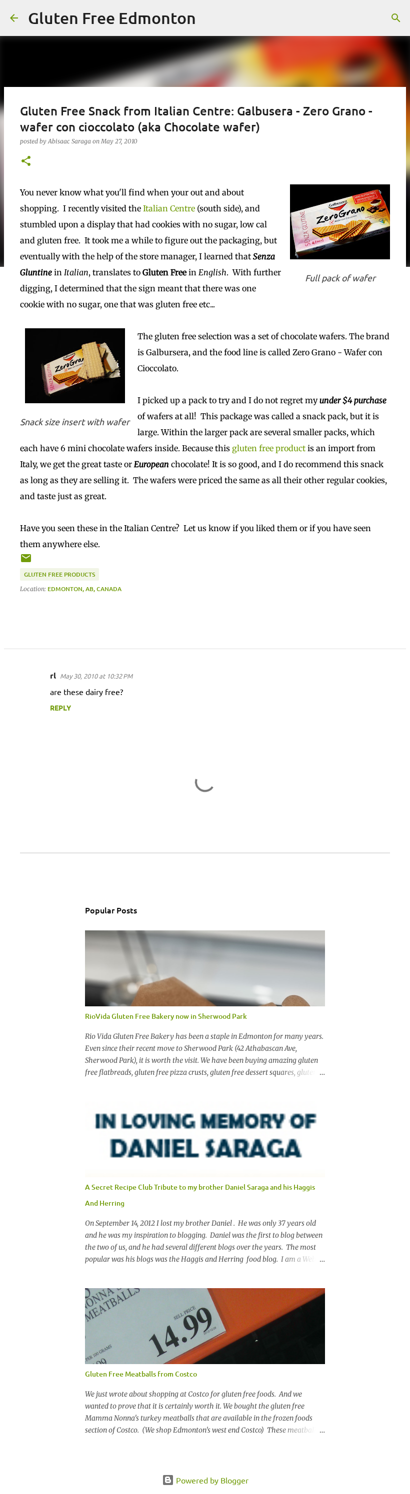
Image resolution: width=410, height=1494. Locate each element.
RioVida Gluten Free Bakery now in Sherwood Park (166, 1016)
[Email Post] (26, 562)
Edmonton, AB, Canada (85, 589)
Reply (60, 707)
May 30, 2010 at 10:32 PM (96, 676)
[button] (26, 161)
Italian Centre (169, 208)
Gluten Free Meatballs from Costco (141, 1374)
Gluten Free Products (59, 574)
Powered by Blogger (211, 1480)
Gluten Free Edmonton (112, 17)
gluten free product (269, 448)
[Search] (210, 18)
